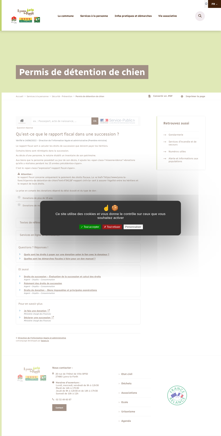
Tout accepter (91, 226)
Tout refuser (113, 226)
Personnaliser (133, 226)
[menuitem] (66, 16)
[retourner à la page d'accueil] (25, 16)
